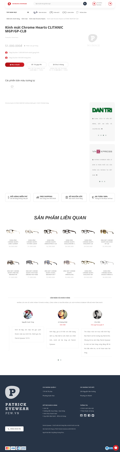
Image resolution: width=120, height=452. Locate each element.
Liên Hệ (46, 408)
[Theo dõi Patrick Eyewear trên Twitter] (93, 416)
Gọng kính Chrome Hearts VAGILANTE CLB (88, 242)
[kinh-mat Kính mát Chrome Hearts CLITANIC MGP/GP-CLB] (12, 88)
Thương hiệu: (8, 37)
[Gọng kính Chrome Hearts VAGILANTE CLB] (88, 231)
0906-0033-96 (15, 429)
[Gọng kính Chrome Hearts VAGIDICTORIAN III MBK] (107, 262)
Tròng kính (83, 12)
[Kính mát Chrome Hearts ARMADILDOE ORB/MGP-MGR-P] (69, 262)
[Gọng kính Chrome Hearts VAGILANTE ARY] (88, 262)
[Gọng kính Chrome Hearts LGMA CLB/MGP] (13, 231)
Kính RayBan (42, 12)
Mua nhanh (15, 65)
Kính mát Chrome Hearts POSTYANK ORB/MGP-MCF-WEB (32, 272)
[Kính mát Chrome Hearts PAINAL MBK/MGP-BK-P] (51, 262)
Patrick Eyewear (47, 425)
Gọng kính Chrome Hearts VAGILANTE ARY (88, 272)
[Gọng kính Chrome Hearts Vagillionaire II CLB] (69, 231)
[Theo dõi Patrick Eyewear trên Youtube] (82, 416)
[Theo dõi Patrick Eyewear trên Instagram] (86, 416)
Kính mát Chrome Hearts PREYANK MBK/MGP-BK (13, 272)
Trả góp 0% (37, 64)
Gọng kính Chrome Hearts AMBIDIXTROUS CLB (51, 242)
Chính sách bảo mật (87, 408)
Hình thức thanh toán (50, 413)
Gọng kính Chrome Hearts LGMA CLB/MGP (13, 242)
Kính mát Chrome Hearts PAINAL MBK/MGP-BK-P (51, 272)
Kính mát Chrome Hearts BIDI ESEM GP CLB (107, 242)
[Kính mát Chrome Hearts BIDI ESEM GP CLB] (107, 231)
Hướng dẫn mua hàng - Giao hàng (54, 411)
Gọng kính (70, 12)
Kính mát (57, 12)
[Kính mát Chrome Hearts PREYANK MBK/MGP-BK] (13, 262)
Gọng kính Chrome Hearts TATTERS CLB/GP (32, 242)
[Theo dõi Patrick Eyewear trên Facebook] (90, 416)
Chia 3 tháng (59, 64)
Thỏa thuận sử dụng (87, 411)
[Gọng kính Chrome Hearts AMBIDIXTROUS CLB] (51, 231)
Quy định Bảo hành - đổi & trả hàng (55, 416)
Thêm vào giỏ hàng (32, 46)
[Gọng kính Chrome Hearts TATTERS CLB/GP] (32, 231)
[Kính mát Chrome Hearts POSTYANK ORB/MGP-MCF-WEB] (32, 262)
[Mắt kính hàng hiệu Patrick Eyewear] (17, 4)
